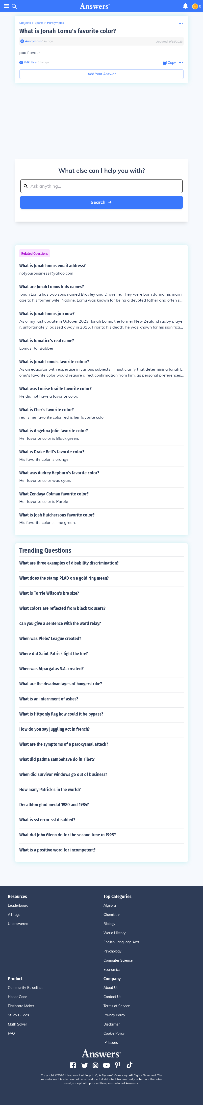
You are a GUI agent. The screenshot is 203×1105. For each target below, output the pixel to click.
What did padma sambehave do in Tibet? (57, 759)
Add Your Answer (102, 74)
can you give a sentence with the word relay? (60, 623)
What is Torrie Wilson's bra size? (49, 593)
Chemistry (111, 914)
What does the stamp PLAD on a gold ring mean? (64, 578)
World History (114, 933)
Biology (109, 924)
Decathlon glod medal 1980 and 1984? (54, 804)
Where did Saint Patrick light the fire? (53, 653)
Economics (111, 969)
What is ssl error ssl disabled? (47, 819)
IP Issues (110, 1042)
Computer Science (118, 960)
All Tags (14, 914)
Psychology (112, 951)
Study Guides (18, 1015)
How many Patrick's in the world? (50, 789)
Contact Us (112, 997)
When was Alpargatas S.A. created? (51, 668)
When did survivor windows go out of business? (63, 774)
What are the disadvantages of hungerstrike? (60, 684)
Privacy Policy (114, 1015)
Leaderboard (18, 905)
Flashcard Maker (21, 1006)
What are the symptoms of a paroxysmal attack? (63, 744)
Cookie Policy (114, 1033)
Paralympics (55, 23)
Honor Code (17, 997)
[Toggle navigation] (6, 6)
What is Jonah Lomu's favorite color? (67, 31)
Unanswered (18, 924)
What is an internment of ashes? (48, 699)
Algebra (109, 905)
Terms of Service (116, 1006)
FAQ (11, 1033)
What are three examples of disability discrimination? (69, 563)
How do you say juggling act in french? (54, 729)
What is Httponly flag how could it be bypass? (61, 714)
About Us (110, 987)
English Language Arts (121, 942)
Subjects (25, 23)
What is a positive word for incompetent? (57, 850)
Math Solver (17, 1024)
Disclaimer (111, 1024)
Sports (39, 23)
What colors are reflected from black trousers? (62, 608)
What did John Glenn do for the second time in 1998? (67, 835)
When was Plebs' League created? (50, 638)
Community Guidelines (25, 987)
